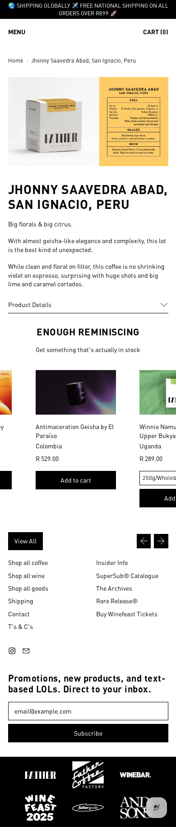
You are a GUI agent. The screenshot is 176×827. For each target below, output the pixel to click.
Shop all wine (26, 575)
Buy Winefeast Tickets (126, 614)
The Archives (114, 588)
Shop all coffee (28, 562)
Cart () (155, 33)
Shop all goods (28, 588)
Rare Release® (117, 601)
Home (15, 60)
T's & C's (20, 626)
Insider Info (112, 562)
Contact (19, 614)
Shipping (20, 601)
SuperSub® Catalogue (127, 575)
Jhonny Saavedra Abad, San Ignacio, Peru (83, 60)
